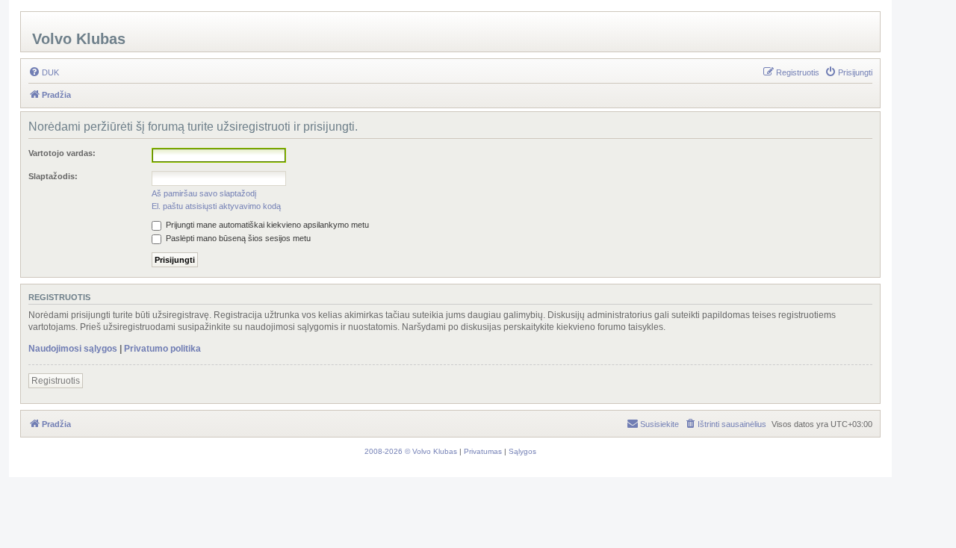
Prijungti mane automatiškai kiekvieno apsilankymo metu (266, 224)
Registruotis (55, 381)
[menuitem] (43, 72)
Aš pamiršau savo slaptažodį (204, 193)
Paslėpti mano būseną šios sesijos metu (237, 238)
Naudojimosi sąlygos (72, 348)
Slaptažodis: (53, 176)
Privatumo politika (162, 348)
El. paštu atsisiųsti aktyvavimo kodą (216, 206)
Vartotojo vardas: (62, 153)
